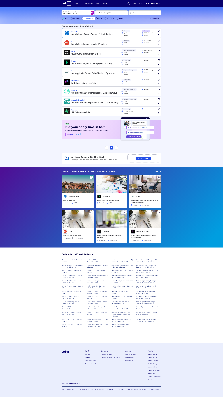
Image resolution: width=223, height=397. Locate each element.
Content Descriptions (91, 364)
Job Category (88, 18)
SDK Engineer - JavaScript (80, 112)
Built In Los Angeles (154, 370)
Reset (121, 18)
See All (158, 171)
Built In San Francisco (154, 376)
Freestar (106, 196)
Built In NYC (151, 373)
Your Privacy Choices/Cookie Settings (136, 389)
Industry (100, 18)
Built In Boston (152, 357)
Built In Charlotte (153, 360)
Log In (140, 3)
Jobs (97, 3)
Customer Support (130, 354)
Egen (138, 196)
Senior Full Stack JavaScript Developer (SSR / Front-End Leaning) (94, 102)
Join (134, 3)
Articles (105, 3)
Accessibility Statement (86, 389)
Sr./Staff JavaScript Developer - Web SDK (86, 53)
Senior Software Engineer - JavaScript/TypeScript (89, 44)
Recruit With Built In (107, 354)
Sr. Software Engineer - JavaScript (83, 83)
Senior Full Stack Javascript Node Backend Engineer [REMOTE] (94, 92)
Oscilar (106, 231)
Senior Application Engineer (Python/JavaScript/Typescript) (92, 73)
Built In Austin (152, 354)
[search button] (128, 3)
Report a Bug (128, 360)
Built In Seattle (152, 380)
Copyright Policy (99, 389)
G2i (70, 231)
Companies (89, 3)
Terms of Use (120, 389)
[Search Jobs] (92, 13)
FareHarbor (74, 196)
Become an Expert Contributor (110, 357)
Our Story (88, 354)
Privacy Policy (110, 389)
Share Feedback (129, 357)
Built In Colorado (153, 367)
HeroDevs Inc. (142, 231)
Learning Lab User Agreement (70, 389)
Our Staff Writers (90, 360)
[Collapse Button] (158, 35)
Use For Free (72, 134)
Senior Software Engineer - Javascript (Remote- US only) (91, 63)
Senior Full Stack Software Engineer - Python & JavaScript (92, 34)
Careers (87, 357)
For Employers (152, 3)
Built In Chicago (153, 364)
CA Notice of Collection (155, 389)
